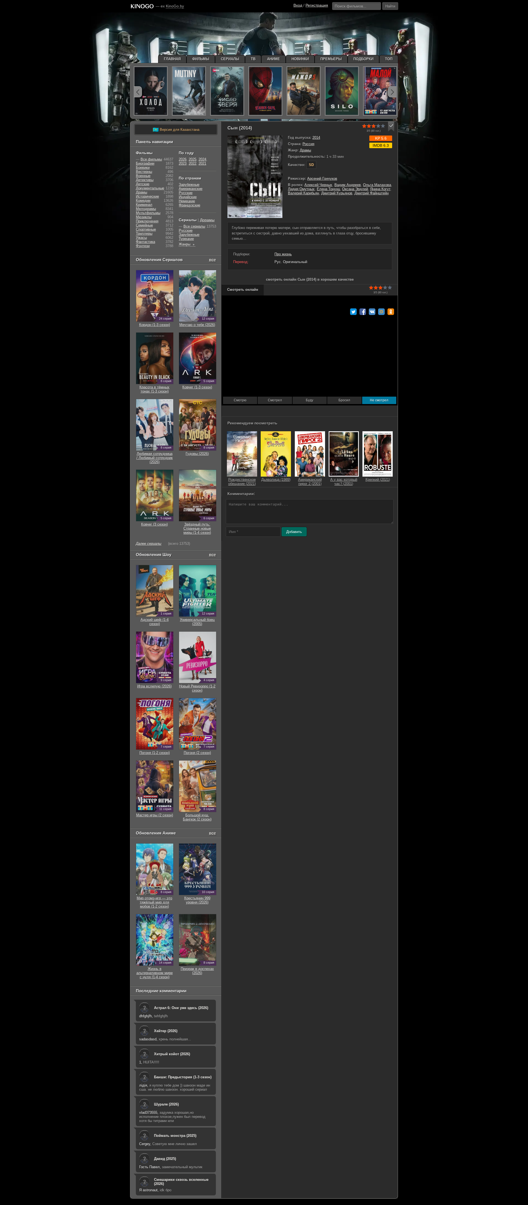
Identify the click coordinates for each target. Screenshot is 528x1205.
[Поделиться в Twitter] (353, 311)
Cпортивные (146, 229)
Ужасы (141, 238)
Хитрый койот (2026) (172, 1054)
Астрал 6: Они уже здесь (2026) (181, 1008)
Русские (186, 193)
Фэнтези (143, 246)
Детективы (144, 180)
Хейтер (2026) (165, 1031)
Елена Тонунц (328, 189)
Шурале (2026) (166, 1104)
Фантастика (145, 242)
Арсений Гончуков (322, 178)
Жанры (187, 244)
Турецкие (186, 239)
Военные (143, 176)
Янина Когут (380, 189)
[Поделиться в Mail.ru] (381, 311)
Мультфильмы (148, 213)
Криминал (144, 205)
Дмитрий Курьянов (336, 193)
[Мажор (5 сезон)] (304, 91)
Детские (142, 184)
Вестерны (144, 172)
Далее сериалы (148, 543)
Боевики (143, 167)
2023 (182, 163)
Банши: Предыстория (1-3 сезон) (182, 1077)
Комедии (143, 200)
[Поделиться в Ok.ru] (390, 311)
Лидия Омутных (301, 189)
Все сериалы (194, 226)
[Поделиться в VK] (372, 311)
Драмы (305, 150)
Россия (308, 144)
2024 (202, 159)
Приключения (147, 221)
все (212, 259)
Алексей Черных (318, 185)
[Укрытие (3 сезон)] (342, 91)
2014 (316, 138)
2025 (192, 159)
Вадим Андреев (347, 185)
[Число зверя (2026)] (227, 91)
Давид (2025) (165, 1159)
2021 (202, 163)
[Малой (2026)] (380, 91)
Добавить (294, 532)
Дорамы (207, 220)
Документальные (150, 188)
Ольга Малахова (377, 185)
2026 (182, 159)
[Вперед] (392, 91)
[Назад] (138, 91)
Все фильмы (151, 159)
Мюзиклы (144, 217)
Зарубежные (189, 185)
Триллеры (144, 233)
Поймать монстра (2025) (175, 1136)
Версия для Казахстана (176, 129)
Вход (297, 5)
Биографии (145, 163)
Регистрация (317, 5)
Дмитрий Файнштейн (371, 193)
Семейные (144, 225)
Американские (190, 189)
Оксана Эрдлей (355, 189)
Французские (189, 205)
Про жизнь (283, 254)
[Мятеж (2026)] (189, 91)
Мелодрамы (146, 209)
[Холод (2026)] (151, 91)
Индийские (188, 197)
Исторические (147, 196)
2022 (192, 163)
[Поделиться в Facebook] (362, 311)
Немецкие (187, 201)
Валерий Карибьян (303, 193)
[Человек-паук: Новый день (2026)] (265, 91)
